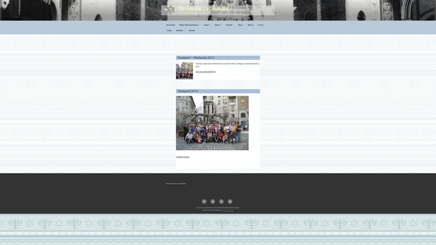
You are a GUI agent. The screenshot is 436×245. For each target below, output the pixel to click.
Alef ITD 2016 (229, 210)
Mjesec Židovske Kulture (189, 25)
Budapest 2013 (188, 91)
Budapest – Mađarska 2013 (196, 57)
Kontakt (192, 30)
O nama (261, 25)
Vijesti (206, 25)
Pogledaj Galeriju (182, 157)
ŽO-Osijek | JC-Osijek (204, 9)
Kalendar (179, 30)
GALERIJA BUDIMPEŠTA (206, 72)
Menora (251, 25)
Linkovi (169, 30)
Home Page (170, 25)
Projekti (229, 25)
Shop (240, 25)
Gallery (217, 25)
